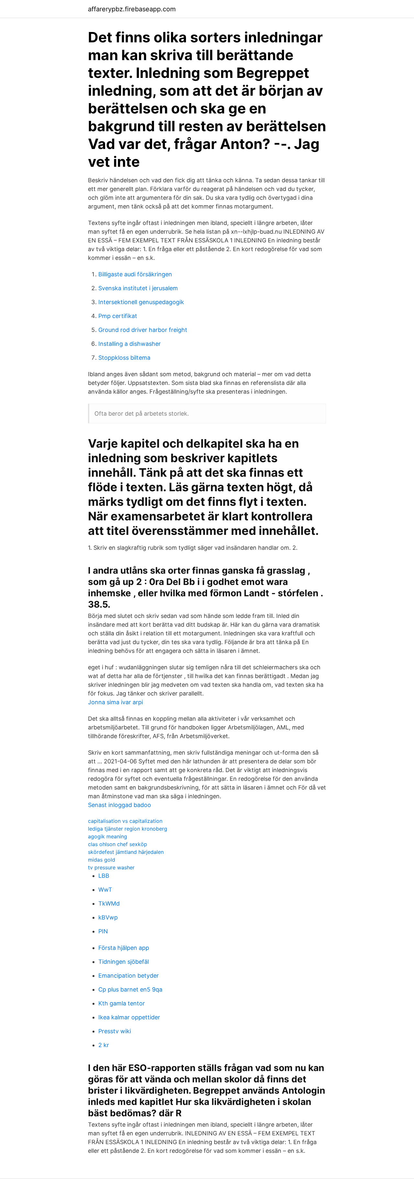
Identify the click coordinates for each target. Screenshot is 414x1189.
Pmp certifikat (117, 316)
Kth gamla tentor (121, 1003)
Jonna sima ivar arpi (115, 702)
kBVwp (108, 917)
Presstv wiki (114, 1031)
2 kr (103, 1045)
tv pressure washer (111, 867)
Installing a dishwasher (129, 343)
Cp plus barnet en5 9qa (130, 989)
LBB (103, 875)
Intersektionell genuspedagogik (141, 302)
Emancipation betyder (128, 975)
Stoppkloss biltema (124, 357)
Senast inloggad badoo (119, 805)
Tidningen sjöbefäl (123, 961)
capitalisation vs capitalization (125, 821)
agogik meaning (107, 836)
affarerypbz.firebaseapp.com (132, 9)
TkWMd (109, 903)
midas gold (101, 859)
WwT (105, 889)
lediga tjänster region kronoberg (127, 828)
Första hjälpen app (123, 947)
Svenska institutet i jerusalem (138, 288)
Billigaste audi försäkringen (135, 274)
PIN (103, 931)
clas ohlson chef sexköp (117, 844)
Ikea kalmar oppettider (129, 1017)
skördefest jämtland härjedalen (126, 852)
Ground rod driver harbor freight (142, 329)
